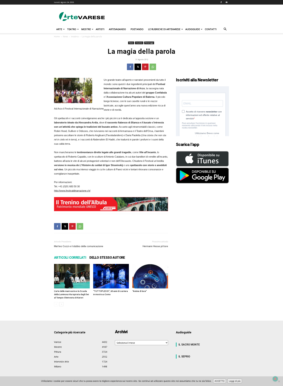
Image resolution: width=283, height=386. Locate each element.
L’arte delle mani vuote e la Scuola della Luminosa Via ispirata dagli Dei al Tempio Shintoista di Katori (71, 294)
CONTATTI (211, 29)
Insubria (75, 36)
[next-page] (61, 304)
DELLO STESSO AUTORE (107, 258)
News (65, 36)
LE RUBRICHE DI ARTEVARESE (164, 29)
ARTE (59, 29)
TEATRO (71, 29)
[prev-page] (56, 304)
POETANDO (137, 29)
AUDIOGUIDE (192, 29)
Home (57, 36)
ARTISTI (100, 29)
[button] (225, 29)
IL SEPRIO (184, 356)
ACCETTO (220, 381)
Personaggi (149, 43)
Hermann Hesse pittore (155, 246)
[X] (137, 67)
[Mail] (226, 2)
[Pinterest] (145, 67)
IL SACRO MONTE (189, 344)
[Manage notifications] (275, 378)
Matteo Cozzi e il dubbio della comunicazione (78, 246)
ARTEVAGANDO (117, 29)
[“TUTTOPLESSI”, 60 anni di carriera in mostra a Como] (111, 276)
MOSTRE (86, 29)
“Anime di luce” (139, 291)
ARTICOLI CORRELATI (70, 258)
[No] (279, 381)
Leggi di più (235, 381)
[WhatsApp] (153, 67)
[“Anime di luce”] (150, 276)
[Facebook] (221, 2)
